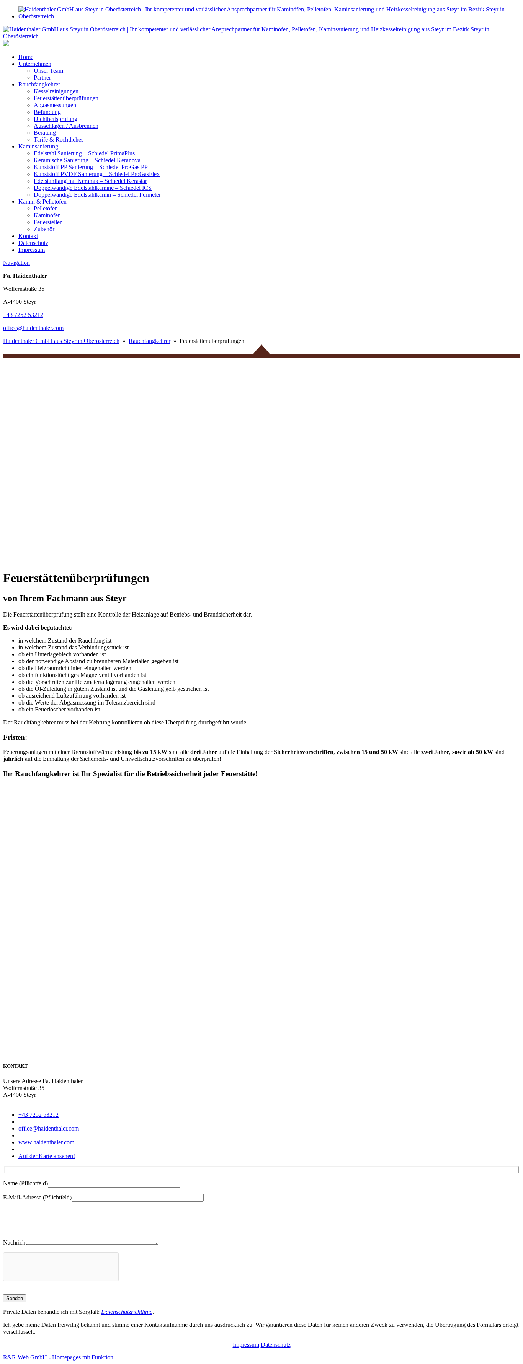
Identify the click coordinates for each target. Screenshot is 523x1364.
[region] (261, 453)
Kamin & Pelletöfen (42, 201)
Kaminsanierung (38, 146)
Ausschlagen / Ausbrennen (66, 125)
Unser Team (48, 70)
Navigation (16, 262)
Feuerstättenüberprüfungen (66, 98)
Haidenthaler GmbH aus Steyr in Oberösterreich (61, 341)
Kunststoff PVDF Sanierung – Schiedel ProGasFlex (97, 174)
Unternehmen (34, 63)
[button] (261, 544)
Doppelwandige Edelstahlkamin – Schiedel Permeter (97, 194)
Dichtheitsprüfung (55, 119)
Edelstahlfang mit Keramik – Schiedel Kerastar (90, 181)
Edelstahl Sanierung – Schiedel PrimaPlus (84, 153)
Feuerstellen (48, 222)
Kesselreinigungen (56, 91)
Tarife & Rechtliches (58, 139)
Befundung (47, 112)
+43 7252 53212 (23, 315)
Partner (42, 77)
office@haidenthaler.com (33, 328)
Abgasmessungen (55, 105)
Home (25, 57)
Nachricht (15, 1242)
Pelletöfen (46, 208)
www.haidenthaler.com (46, 1142)
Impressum (31, 249)
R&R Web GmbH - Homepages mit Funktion (58, 1357)
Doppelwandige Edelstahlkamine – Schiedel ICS (93, 187)
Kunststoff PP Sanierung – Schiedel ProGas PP (91, 167)
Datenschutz (33, 243)
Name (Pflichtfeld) (25, 1183)
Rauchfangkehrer (39, 84)
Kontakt (28, 236)
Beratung (45, 132)
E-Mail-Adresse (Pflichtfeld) (37, 1197)
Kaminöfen (47, 215)
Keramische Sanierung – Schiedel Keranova (87, 160)
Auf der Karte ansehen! (46, 1156)
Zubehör (44, 229)
